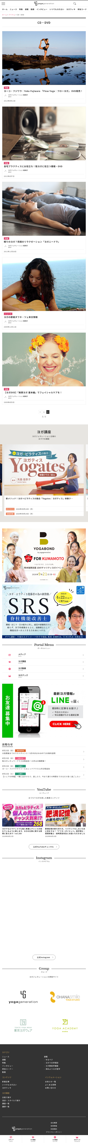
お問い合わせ (50, 1087)
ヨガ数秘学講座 (52, 1066)
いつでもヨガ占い (57, 9)
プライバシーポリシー (54, 1132)
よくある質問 (50, 1084)
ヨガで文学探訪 (52, 1062)
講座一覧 (5, 1103)
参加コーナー (7, 1069)
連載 (27, 9)
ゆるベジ (49, 1059)
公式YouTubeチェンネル (43, 846)
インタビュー (41, 9)
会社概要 (54, 1123)
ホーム (5, 9)
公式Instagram (43, 957)
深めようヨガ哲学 (53, 1069)
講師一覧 (5, 1106)
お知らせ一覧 (50, 1081)
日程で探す (6, 1097)
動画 (32, 9)
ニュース (13, 9)
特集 (21, 9)
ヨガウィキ (70, 9)
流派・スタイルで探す (11, 1100)
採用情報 (54, 1126)
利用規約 (54, 1129)
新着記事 (5, 1081)
